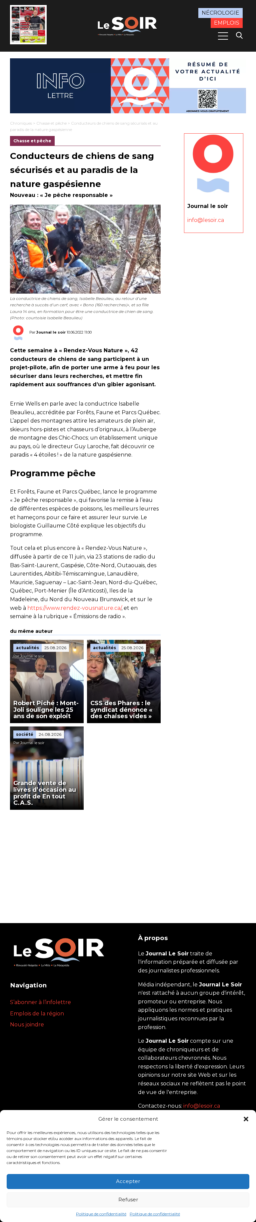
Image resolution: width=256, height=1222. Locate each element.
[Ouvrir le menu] (223, 36)
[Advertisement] (85, 859)
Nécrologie (220, 13)
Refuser (128, 1199)
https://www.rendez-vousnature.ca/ (74, 608)
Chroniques (21, 123)
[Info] (128, 85)
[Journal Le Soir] (128, 25)
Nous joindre (27, 1024)
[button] (246, 1119)
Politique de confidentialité (101, 1213)
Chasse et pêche (51, 123)
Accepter (128, 1181)
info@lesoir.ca (205, 220)
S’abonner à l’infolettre (40, 1002)
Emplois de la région (37, 1013)
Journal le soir (51, 332)
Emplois (226, 23)
